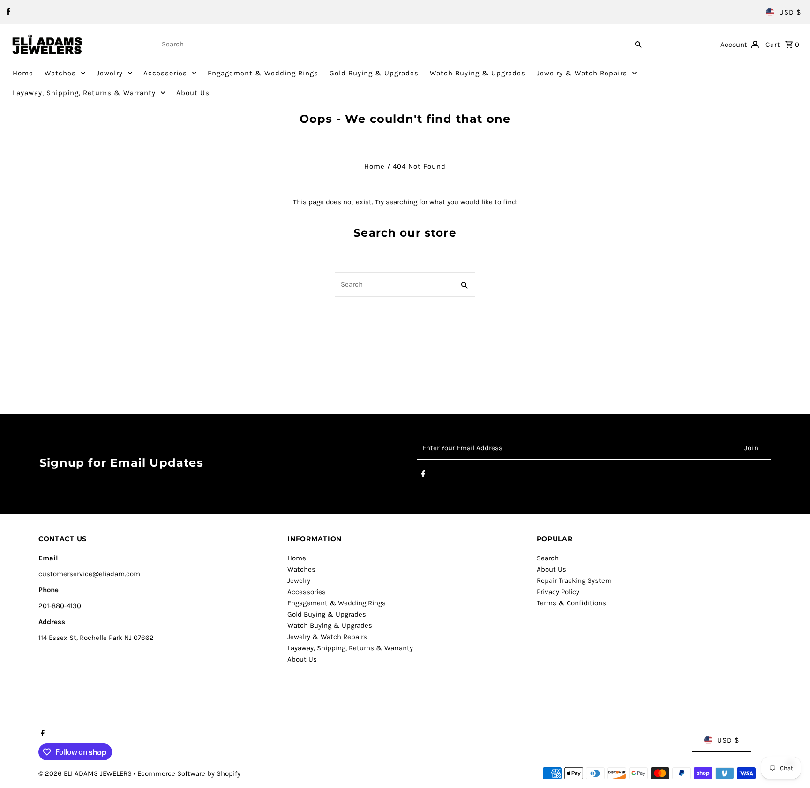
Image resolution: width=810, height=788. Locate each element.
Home (23, 73)
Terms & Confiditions (571, 603)
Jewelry (110, 73)
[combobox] (392, 44)
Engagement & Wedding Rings (263, 73)
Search (548, 558)
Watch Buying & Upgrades (477, 73)
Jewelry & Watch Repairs (582, 73)
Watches (60, 73)
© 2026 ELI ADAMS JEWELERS (86, 773)
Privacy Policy (558, 591)
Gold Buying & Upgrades (374, 73)
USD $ (790, 12)
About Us (193, 93)
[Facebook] (7, 12)
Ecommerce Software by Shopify (188, 773)
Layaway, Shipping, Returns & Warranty (84, 93)
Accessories (165, 73)
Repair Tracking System (574, 580)
